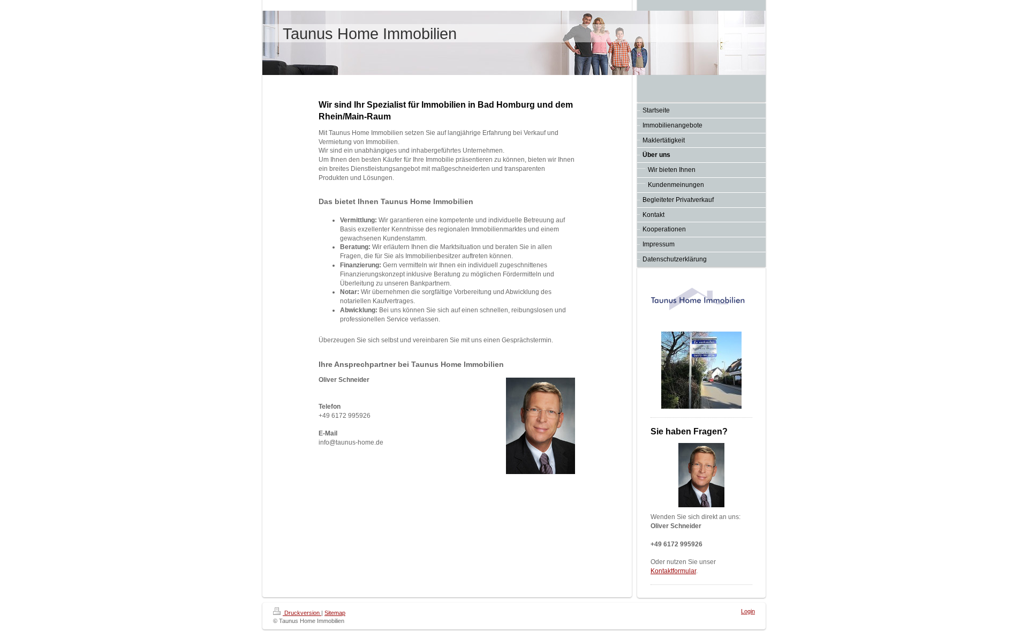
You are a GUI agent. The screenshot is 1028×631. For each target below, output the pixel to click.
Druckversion (302, 613)
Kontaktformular (673, 571)
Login (748, 611)
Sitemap (334, 613)
